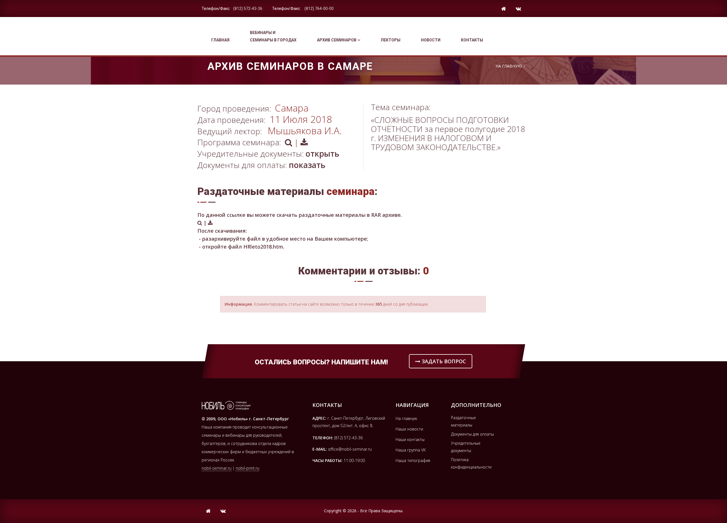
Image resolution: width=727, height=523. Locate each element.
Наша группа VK (411, 450)
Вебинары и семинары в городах (273, 36)
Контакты (472, 40)
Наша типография (413, 460)
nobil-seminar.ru (216, 468)
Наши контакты (410, 439)
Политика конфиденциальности (471, 463)
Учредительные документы (466, 446)
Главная (220, 40)
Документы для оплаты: (261, 164)
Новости (430, 40)
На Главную (509, 66)
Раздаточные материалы (463, 421)
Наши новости (409, 429)
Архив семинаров (336, 40)
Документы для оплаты (472, 434)
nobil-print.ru (247, 468)
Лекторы (390, 40)
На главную (406, 418)
